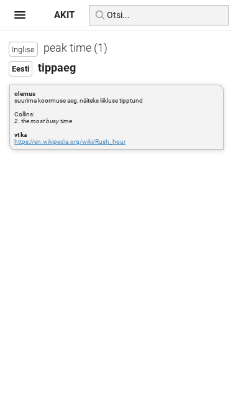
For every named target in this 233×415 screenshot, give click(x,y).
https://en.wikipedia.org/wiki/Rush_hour (70, 141)
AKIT (64, 15)
